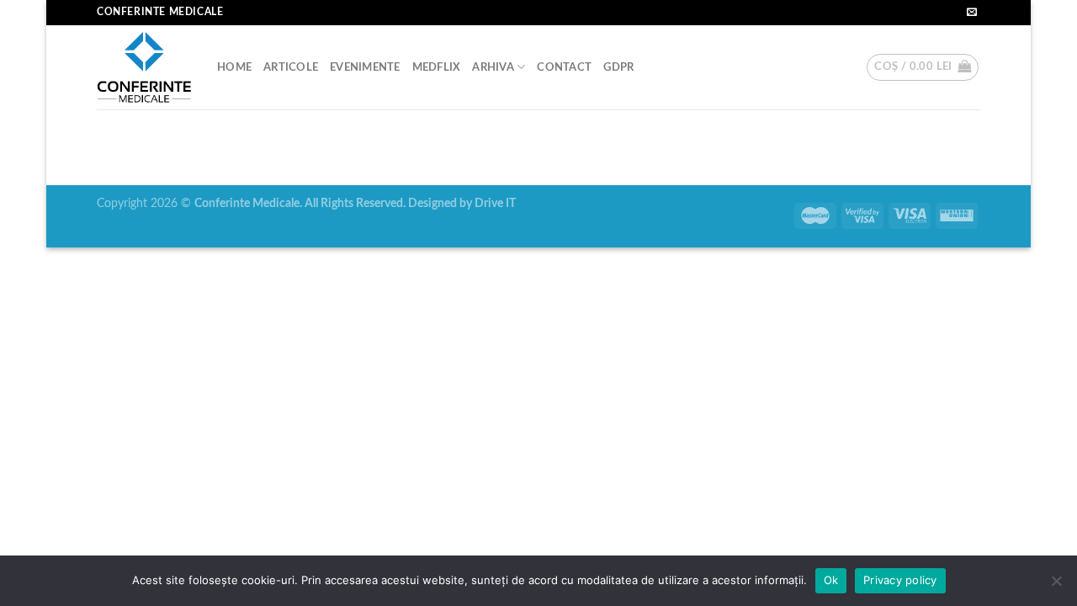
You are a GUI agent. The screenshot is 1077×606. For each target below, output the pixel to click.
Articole (290, 67)
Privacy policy (900, 580)
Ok (831, 580)
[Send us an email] (972, 13)
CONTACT (564, 67)
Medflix (436, 67)
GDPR (618, 67)
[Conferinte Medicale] (144, 67)
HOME (234, 67)
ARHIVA (493, 67)
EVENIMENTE (365, 67)
